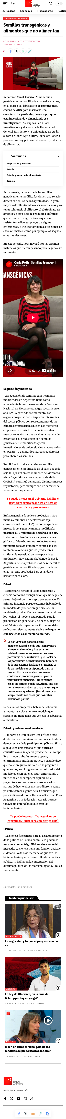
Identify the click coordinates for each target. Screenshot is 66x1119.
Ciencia (11, 181)
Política (10, 1042)
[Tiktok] (31, 1099)
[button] (6, 3)
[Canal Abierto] (33, 3)
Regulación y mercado (19, 163)
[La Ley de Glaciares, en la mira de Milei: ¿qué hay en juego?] (33, 974)
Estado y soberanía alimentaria (24, 175)
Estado (11, 169)
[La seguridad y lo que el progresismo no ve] (33, 921)
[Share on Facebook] (10, 51)
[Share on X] (17, 51)
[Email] (33, 1113)
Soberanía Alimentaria (16, 18)
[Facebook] (5, 1099)
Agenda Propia (13, 936)
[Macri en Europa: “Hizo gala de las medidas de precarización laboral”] (33, 1026)
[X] (11, 1099)
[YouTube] (18, 1099)
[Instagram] (25, 1099)
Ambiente (10, 989)
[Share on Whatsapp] (23, 51)
